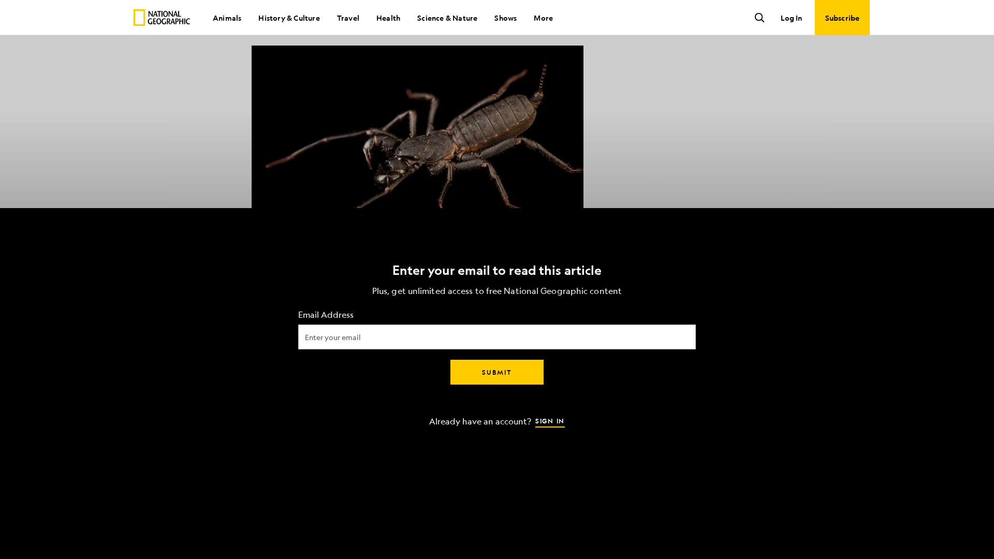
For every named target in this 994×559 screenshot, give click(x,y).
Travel (348, 17)
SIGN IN (550, 421)
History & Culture (288, 17)
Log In (791, 17)
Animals (227, 17)
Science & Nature (447, 17)
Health (388, 17)
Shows (505, 17)
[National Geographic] (162, 17)
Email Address (326, 315)
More (543, 17)
